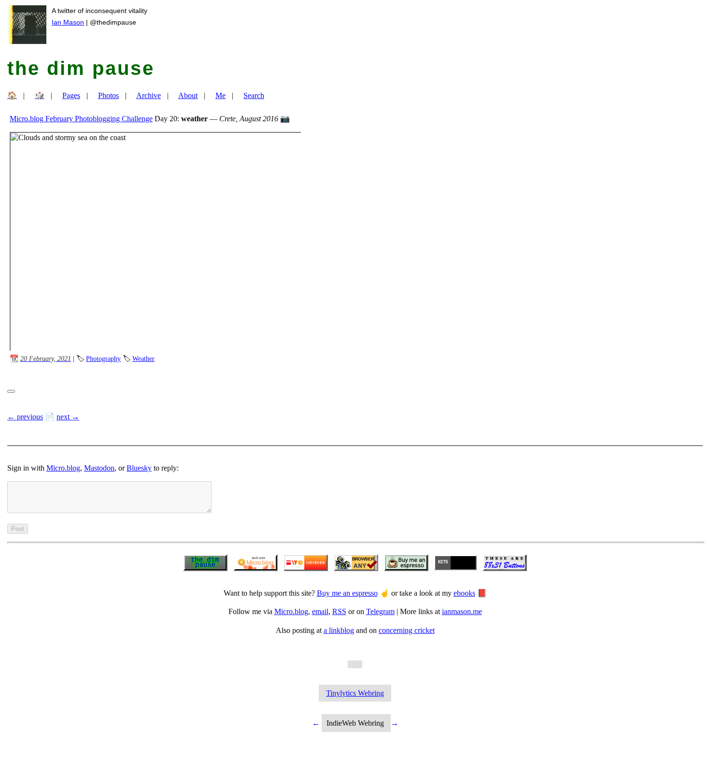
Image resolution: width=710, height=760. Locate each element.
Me (220, 95)
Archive (148, 95)
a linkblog (339, 630)
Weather (143, 358)
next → (68, 417)
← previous (25, 417)
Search (253, 95)
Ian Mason (68, 22)
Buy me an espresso (347, 593)
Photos (108, 95)
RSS (339, 611)
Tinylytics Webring (355, 693)
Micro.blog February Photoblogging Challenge (81, 119)
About (188, 95)
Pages (71, 95)
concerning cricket (407, 630)
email (320, 611)
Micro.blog (63, 468)
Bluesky (139, 468)
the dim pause (81, 68)
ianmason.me (462, 611)
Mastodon (99, 468)
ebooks (464, 593)
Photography (103, 358)
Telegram (380, 611)
